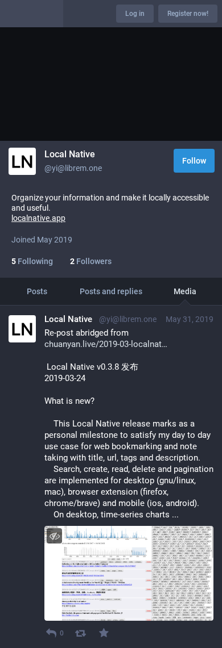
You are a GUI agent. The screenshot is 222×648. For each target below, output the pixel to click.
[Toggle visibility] (54, 536)
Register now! (187, 14)
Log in (135, 14)
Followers (91, 261)
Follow (194, 160)
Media (185, 291)
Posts (37, 291)
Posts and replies (111, 291)
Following (32, 261)
